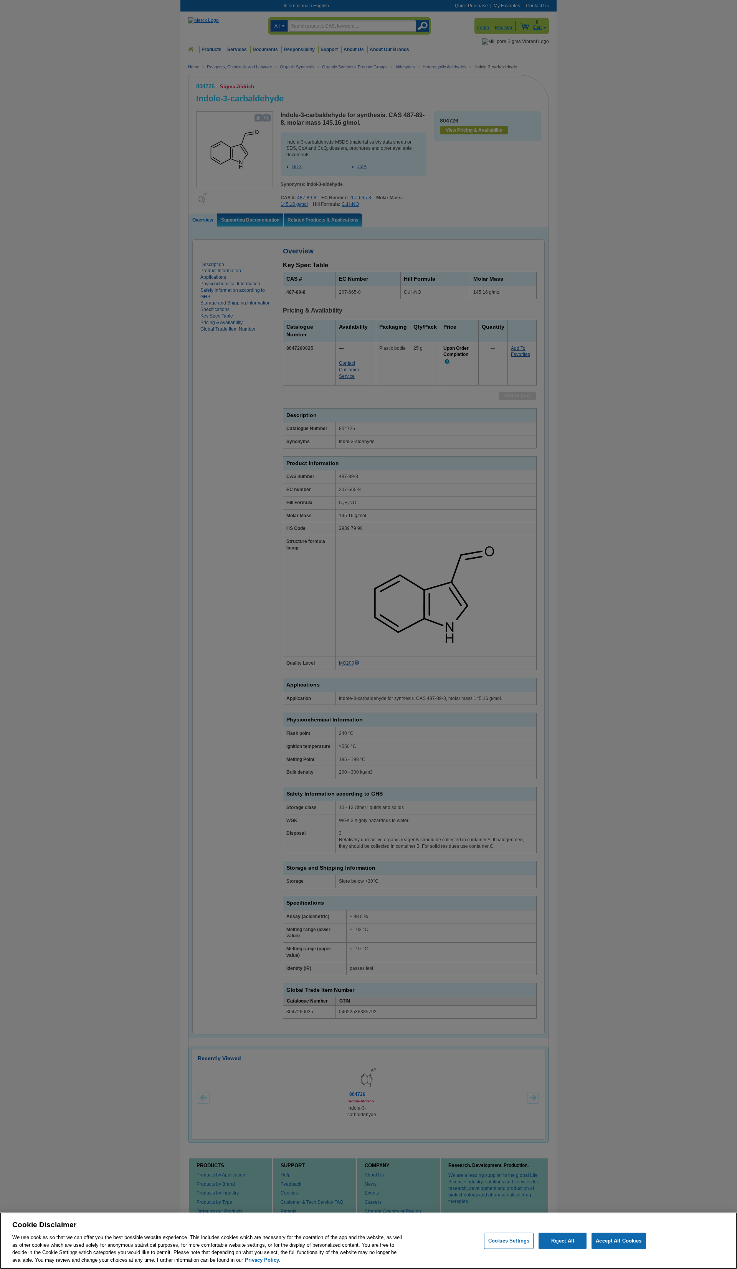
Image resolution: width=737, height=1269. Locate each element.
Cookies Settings (508, 1241)
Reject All (562, 1241)
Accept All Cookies (618, 1241)
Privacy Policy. (262, 1259)
